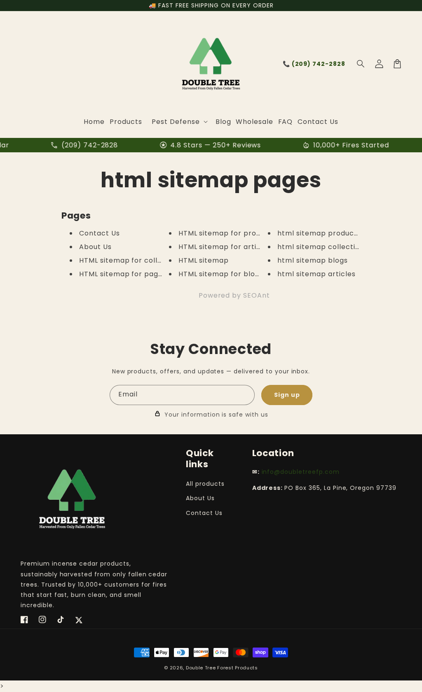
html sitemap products (319, 233)
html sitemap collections (322, 247)
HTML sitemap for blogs (220, 274)
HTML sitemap (203, 260)
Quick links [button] (200, 458)
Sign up (287, 395)
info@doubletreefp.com (301, 472)
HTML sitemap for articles (224, 247)
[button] (361, 64)
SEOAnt (256, 295)
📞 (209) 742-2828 (314, 64)
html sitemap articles (316, 274)
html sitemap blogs (312, 260)
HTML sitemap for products (227, 233)
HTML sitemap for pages (122, 274)
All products (205, 484)
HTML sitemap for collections (131, 260)
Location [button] (273, 453)
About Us (95, 247)
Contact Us (99, 233)
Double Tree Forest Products (222, 667)
